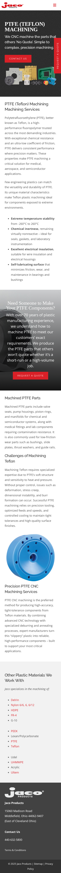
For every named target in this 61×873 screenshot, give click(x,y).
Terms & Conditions (15, 850)
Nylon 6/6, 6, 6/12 (22, 705)
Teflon (15, 746)
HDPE (14, 710)
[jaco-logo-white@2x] (24, 789)
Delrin (15, 700)
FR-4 (14, 715)
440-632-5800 (13, 840)
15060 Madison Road (18, 811)
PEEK (14, 731)
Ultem (15, 772)
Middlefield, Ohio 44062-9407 (24, 816)
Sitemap (38, 863)
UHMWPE (17, 762)
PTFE (14, 741)
